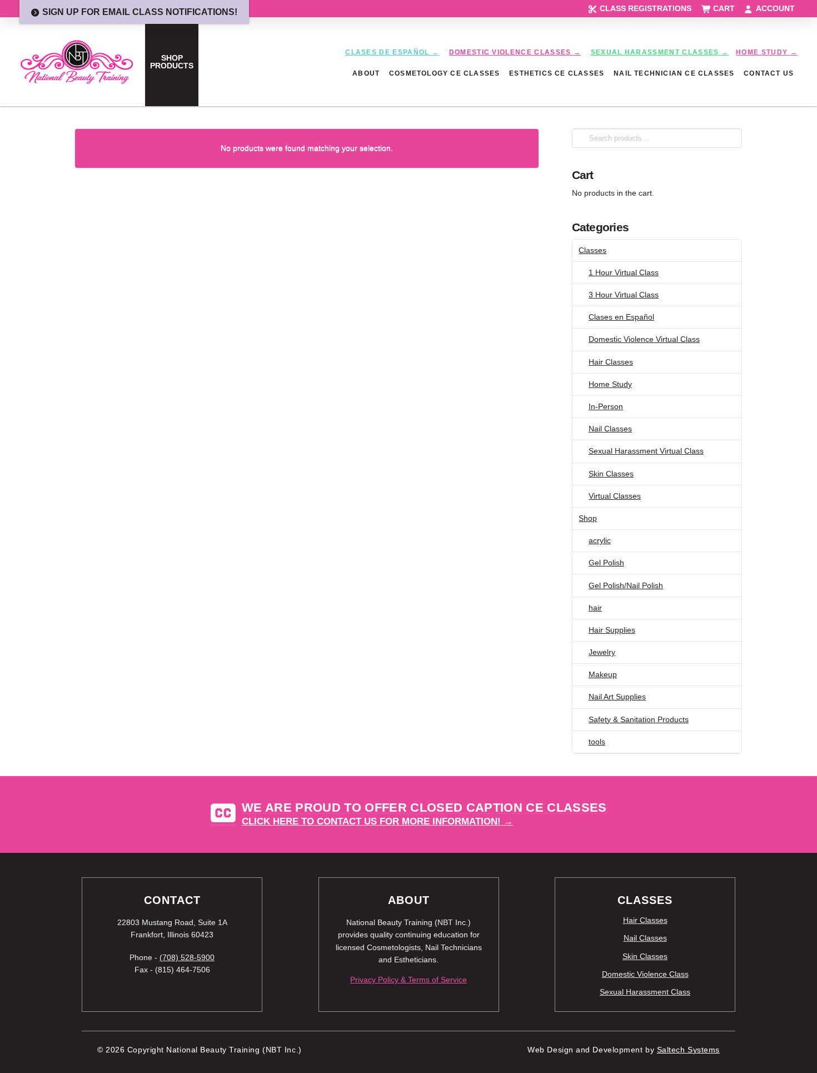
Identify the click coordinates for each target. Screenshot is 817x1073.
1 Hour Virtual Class (624, 272)
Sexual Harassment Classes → (660, 52)
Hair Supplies (612, 629)
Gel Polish (606, 562)
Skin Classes (611, 473)
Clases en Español (621, 316)
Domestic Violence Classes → (515, 52)
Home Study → (767, 52)
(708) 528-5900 (187, 957)
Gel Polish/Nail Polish (626, 585)
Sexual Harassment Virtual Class (646, 450)
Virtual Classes (615, 495)
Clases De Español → (392, 52)
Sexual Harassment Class (645, 991)
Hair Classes (611, 361)
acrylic (600, 540)
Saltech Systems (688, 1050)
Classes (592, 250)
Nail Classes (610, 428)
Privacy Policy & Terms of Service (408, 979)
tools (597, 741)
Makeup (603, 674)
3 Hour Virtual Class (624, 294)
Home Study (610, 384)
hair (595, 607)
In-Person (606, 406)
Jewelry (602, 652)
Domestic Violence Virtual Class (644, 339)
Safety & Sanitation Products (639, 719)
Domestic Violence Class (645, 974)
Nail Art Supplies (617, 696)
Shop (588, 518)
